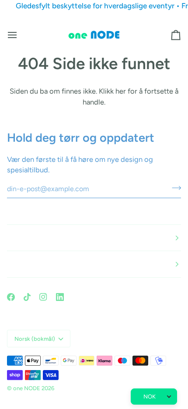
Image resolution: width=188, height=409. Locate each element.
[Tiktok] (27, 297)
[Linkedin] (60, 297)
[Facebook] (11, 297)
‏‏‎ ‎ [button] (7, 237)
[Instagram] (43, 297)
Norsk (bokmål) (34, 339)
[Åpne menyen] (20, 35)
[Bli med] (174, 188)
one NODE (26, 388)
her (120, 91)
